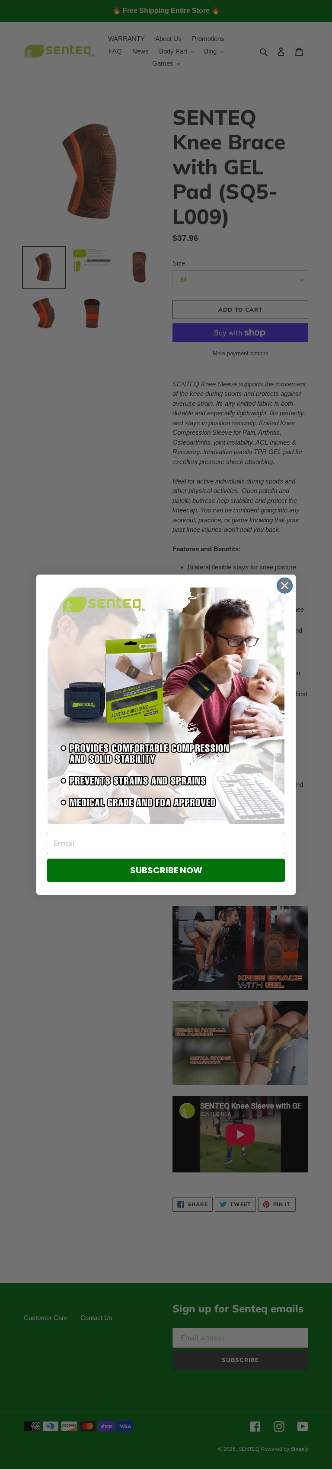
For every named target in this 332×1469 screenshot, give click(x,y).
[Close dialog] (284, 585)
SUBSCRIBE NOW (166, 870)
